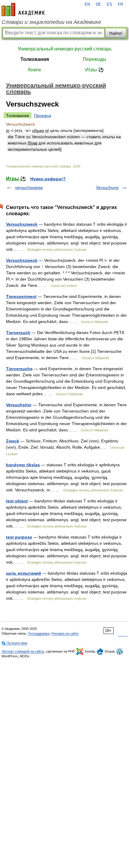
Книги (34, 69)
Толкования (34, 59)
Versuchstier (19, 404)
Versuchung (107, 187)
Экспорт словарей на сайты (23, 651)
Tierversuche (19, 368)
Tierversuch (18, 332)
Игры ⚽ (94, 69)
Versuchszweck (22, 224)
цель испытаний (23, 573)
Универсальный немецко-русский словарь (65, 48)
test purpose (19, 537)
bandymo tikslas (23, 464)
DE (98, 4)
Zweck (12, 441)
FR (120, 4)
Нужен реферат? (48, 178)
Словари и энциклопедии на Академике (51, 22)
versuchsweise (29, 187)
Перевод (42, 115)
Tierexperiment (21, 296)
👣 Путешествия (14, 643)
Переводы (94, 59)
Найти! (115, 33)
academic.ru (23, 9)
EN (87, 4)
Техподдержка (39, 633)
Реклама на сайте (65, 633)
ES (109, 4)
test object (17, 501)
